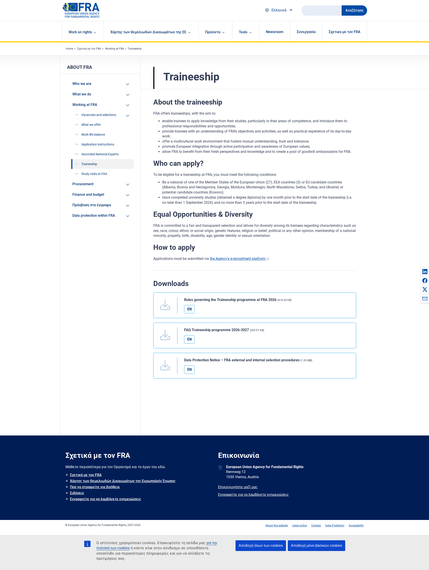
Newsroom (274, 32)
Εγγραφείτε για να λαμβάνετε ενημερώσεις (105, 499)
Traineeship (135, 48)
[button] (425, 271)
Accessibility (356, 525)
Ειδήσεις (77, 493)
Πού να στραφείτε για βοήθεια (95, 487)
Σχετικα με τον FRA (344, 32)
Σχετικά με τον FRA (86, 475)
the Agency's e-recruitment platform (237, 259)
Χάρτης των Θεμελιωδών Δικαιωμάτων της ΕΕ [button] (148, 32)
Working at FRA (114, 48)
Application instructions (97, 144)
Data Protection (334, 525)
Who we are (81, 84)
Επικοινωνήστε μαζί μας (238, 487)
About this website (276, 525)
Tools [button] (243, 32)
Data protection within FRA (93, 215)
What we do (81, 94)
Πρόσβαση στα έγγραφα (91, 205)
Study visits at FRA (94, 174)
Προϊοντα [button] (212, 32)
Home (69, 48)
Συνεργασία (306, 32)
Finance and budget (88, 194)
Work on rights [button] (80, 32)
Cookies (316, 525)
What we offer (91, 124)
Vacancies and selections (98, 115)
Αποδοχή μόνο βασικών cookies (316, 545)
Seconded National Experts (100, 154)
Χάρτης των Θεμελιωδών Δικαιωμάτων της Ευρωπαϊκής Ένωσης (122, 481)
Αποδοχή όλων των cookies (261, 545)
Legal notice (299, 525)
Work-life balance (93, 134)
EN (189, 309)
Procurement (82, 184)
